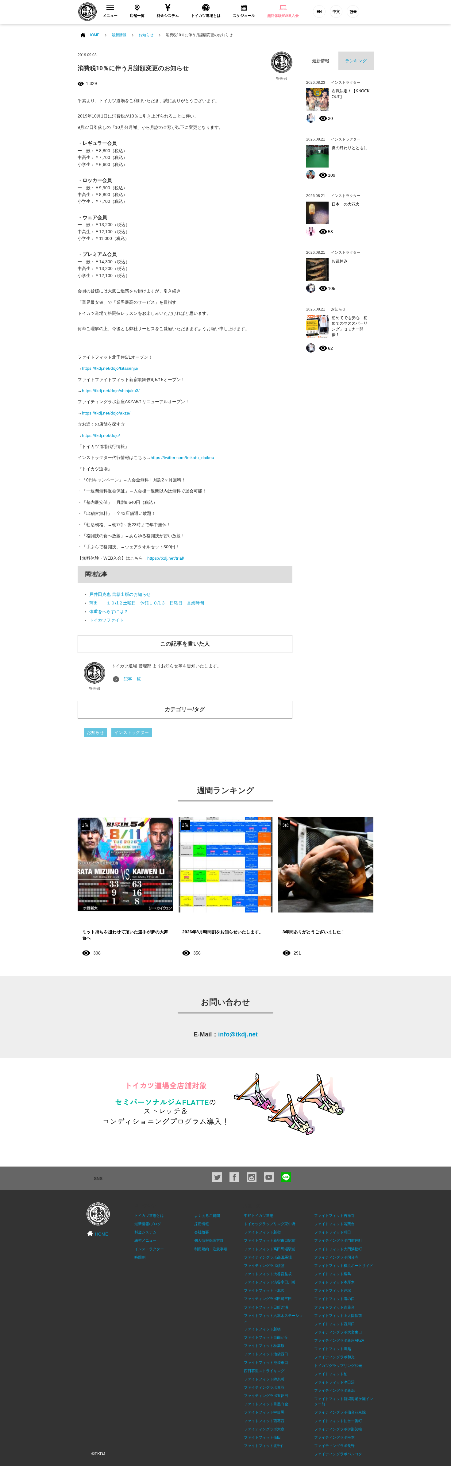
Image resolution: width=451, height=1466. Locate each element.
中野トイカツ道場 (258, 1215)
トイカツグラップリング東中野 (269, 1224)
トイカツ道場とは (149, 1215)
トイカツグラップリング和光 (338, 1366)
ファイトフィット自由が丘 (266, 1337)
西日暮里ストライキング (264, 1371)
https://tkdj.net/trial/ (165, 558)
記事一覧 (132, 679)
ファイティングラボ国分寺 (336, 1257)
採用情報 (201, 1224)
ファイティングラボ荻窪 (264, 1265)
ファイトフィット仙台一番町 (338, 1421)
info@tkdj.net (238, 1034)
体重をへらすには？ (108, 611)
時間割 (139, 1257)
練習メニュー (145, 1240)
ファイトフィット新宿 (262, 1232)
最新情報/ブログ (147, 1224)
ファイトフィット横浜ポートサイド (343, 1265)
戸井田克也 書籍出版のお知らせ (120, 594)
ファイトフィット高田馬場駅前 (269, 1249)
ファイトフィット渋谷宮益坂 (268, 1274)
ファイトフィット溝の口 (334, 1299)
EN (319, 12)
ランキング (356, 60)
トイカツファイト (106, 620)
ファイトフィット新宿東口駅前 (269, 1240)
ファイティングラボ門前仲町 (338, 1240)
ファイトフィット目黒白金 (266, 1404)
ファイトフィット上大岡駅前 (338, 1316)
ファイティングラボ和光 (334, 1357)
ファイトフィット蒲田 (262, 1437)
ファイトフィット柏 (330, 1374)
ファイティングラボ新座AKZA (339, 1340)
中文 (336, 12)
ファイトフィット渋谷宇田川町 (269, 1282)
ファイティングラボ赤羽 (264, 1387)
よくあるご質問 (207, 1215)
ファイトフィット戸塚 (332, 1290)
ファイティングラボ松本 (334, 1437)
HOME (93, 35)
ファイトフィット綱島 (332, 1274)
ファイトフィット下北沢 (264, 1290)
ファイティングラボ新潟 (334, 1390)
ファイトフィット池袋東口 (266, 1362)
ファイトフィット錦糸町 (264, 1379)
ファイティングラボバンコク (338, 1454)
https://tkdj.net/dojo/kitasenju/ (110, 368)
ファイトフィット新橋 (262, 1329)
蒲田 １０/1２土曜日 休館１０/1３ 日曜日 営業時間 (146, 602)
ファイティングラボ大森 (264, 1429)
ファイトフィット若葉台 (334, 1224)
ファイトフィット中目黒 (264, 1412)
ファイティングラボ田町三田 (268, 1299)
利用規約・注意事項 (210, 1249)
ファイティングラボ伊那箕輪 (338, 1429)
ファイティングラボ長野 (334, 1446)
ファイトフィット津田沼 (334, 1382)
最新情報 (119, 35)
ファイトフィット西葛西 (264, 1421)
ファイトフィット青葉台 (334, 1307)
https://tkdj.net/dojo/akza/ (106, 413)
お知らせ (146, 35)
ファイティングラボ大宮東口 (338, 1332)
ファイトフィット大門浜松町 (338, 1249)
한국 (353, 12)
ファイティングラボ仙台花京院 (340, 1412)
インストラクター (131, 732)
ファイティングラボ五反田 (266, 1396)
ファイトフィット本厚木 (334, 1282)
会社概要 (201, 1232)
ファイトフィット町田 (332, 1232)
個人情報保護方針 (209, 1240)
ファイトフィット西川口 (334, 1324)
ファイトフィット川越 (332, 1349)
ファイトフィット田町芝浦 (266, 1307)
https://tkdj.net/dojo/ (101, 435)
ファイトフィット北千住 (264, 1446)
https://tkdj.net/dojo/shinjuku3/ (111, 390)
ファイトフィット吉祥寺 (334, 1215)
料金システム (145, 1232)
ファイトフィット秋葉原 (264, 1346)
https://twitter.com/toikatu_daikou (182, 457)
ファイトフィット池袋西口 (266, 1354)
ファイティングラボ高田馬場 (268, 1257)
